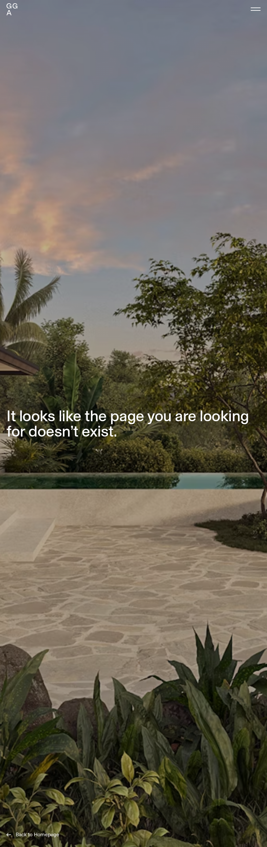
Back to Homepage (37, 834)
